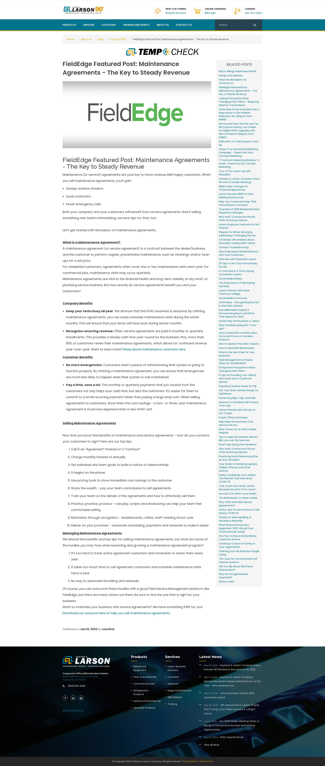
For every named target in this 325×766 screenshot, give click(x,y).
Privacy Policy (190, 761)
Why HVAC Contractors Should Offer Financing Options (237, 218)
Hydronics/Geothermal (145, 701)
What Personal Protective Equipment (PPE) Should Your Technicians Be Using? (236, 528)
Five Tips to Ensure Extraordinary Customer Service (238, 537)
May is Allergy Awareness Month (237, 71)
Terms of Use (206, 761)
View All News (211, 745)
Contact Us (184, 25)
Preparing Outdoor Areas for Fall (237, 386)
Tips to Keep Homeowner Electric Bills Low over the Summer (238, 438)
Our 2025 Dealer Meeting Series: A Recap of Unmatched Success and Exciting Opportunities (231, 725)
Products (69, 25)
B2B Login (210, 13)
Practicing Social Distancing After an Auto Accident (238, 458)
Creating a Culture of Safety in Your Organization (237, 545)
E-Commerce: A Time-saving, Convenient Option (236, 272)
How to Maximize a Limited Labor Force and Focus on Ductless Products (238, 336)
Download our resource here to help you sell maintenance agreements (116, 613)
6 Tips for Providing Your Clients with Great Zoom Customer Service (237, 378)
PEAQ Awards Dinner (224, 737)
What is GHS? (226, 581)
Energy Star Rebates (231, 75)
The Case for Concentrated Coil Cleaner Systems (238, 560)
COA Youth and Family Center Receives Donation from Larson (237, 487)
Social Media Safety (230, 278)
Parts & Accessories (145, 677)
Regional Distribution (180, 690)
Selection (173, 683)
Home (70, 39)
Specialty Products (144, 707)
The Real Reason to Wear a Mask (238, 498)
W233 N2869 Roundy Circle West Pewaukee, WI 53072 (80, 678)
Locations (109, 25)
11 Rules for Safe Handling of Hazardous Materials (235, 519)
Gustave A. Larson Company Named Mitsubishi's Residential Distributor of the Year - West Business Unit (232, 681)
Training (172, 704)
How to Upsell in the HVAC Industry (239, 344)
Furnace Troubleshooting (233, 247)
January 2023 (118, 39)
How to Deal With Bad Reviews (236, 348)
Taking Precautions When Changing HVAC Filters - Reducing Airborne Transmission (239, 102)
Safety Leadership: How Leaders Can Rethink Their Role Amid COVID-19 (237, 478)
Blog (100, 39)
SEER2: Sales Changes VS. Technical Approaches (233, 188)
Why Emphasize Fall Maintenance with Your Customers (238, 253)
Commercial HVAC (144, 683)
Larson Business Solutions (177, 668)
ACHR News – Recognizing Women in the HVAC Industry (239, 304)
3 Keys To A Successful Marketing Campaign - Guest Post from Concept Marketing (238, 152)
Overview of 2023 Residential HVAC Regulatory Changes (239, 211)
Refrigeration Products (141, 692)
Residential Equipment (139, 668)
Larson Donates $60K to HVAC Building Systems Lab (236, 195)
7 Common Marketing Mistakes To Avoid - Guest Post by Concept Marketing (239, 163)
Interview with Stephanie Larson (237, 259)
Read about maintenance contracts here (154, 349)
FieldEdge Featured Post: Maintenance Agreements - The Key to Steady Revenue (238, 91)
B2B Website (175, 697)
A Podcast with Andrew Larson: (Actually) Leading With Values (237, 241)
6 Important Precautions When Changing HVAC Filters (237, 369)
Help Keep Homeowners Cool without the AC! (236, 423)
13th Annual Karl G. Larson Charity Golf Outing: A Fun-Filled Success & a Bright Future (231, 709)
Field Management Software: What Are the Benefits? (236, 361)
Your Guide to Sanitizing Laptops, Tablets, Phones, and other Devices (238, 467)
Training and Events (136, 25)
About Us (163, 25)
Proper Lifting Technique (233, 417)
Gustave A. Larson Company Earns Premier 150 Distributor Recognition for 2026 (232, 667)
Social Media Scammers (233, 298)
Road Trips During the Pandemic (238, 444)
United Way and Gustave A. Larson (239, 321)
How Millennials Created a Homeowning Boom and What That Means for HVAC (236, 313)
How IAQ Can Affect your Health (238, 493)
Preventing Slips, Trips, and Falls (237, 398)
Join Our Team (253, 13)
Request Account (176, 13)
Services (88, 25)
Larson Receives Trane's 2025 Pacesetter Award (229, 695)
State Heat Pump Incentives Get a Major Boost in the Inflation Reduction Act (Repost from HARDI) (239, 114)
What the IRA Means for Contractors (233, 81)
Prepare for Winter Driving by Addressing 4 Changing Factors (237, 233)
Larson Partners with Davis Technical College (234, 292)
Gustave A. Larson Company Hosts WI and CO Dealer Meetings (239, 180)
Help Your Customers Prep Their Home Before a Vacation (237, 203)
